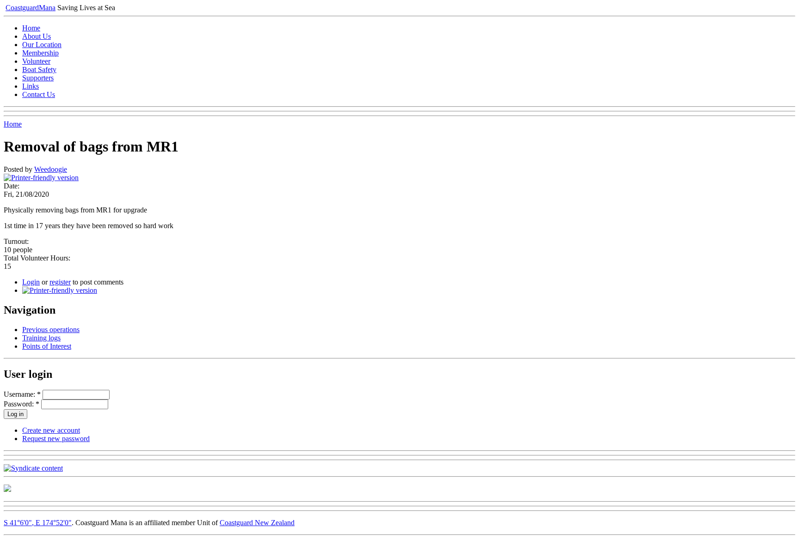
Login (31, 282)
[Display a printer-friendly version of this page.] (41, 178)
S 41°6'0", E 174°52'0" (38, 523)
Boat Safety (39, 69)
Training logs (41, 338)
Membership (40, 53)
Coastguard (30, 8)
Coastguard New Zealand (257, 523)
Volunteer (36, 61)
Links (30, 86)
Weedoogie (50, 169)
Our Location (41, 44)
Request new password (56, 438)
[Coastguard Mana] (7, 489)
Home (31, 28)
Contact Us (38, 94)
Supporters (38, 78)
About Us (36, 36)
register (60, 282)
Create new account (51, 430)
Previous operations (51, 329)
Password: (21, 404)
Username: (22, 394)
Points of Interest (46, 346)
